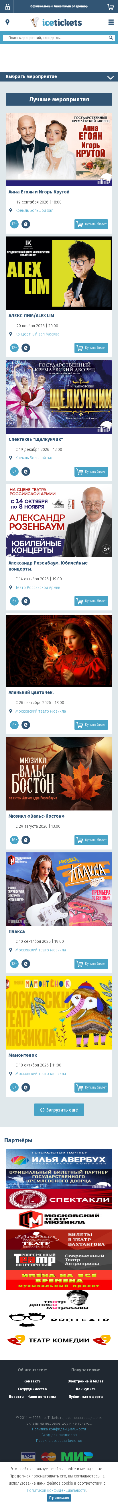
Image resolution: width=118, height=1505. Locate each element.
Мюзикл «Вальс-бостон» (36, 816)
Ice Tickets (56, 28)
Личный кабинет (7, 7)
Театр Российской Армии (37, 587)
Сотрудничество (32, 1389)
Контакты (32, 1381)
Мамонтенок (23, 1055)
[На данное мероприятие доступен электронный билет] (25, 224)
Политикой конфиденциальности (56, 1490)
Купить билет (96, 224)
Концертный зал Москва (37, 334)
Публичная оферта (86, 1397)
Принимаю (59, 1498)
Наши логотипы (41, 1397)
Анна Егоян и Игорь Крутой (39, 192)
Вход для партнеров (59, 1435)
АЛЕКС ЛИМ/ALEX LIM (31, 315)
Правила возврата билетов (59, 1440)
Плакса (17, 931)
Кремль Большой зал (34, 210)
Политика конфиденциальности (59, 1429)
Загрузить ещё (62, 1110)
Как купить (86, 1389)
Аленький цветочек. (31, 692)
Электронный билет (85, 1381)
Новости (16, 1397)
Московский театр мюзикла (40, 711)
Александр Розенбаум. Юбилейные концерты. (48, 566)
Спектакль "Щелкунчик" (36, 439)
